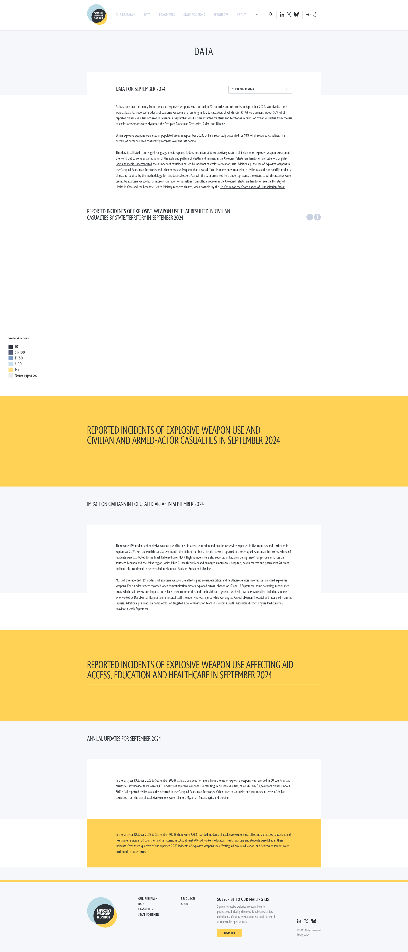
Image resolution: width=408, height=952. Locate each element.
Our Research (126, 15)
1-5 (17, 369)
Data (147, 15)
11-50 (19, 358)
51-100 (20, 352)
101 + (19, 346)
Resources (221, 15)
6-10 (18, 364)
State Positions (194, 15)
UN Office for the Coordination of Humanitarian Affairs (252, 187)
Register (229, 933)
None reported (26, 375)
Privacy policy (303, 934)
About (241, 15)
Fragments (167, 15)
